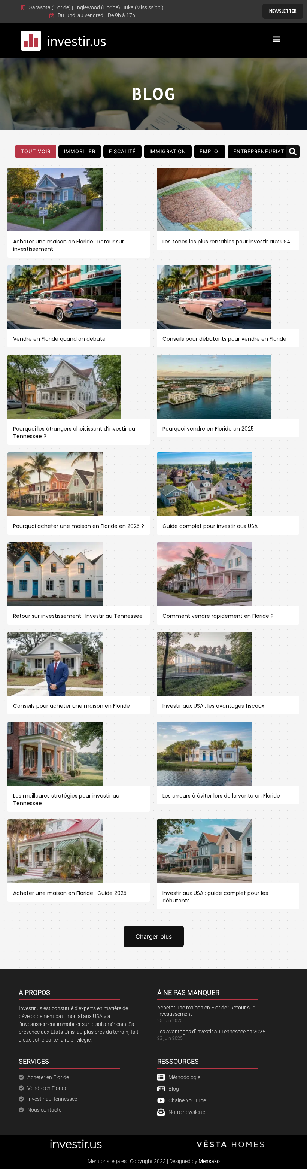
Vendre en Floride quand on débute (59, 339)
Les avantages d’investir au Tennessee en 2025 (211, 1032)
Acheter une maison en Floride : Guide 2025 (70, 893)
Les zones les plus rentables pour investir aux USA (226, 241)
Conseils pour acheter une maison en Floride (71, 706)
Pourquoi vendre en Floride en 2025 (208, 428)
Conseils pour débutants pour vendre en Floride (224, 339)
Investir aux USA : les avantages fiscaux (213, 706)
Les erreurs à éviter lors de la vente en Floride (221, 795)
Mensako (209, 1161)
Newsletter (283, 11)
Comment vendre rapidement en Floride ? (218, 616)
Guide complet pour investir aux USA (210, 526)
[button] (276, 39)
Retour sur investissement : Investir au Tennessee (78, 616)
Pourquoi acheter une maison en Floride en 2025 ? (78, 526)
